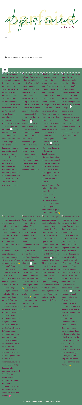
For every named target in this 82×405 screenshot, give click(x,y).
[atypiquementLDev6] (41, 9)
